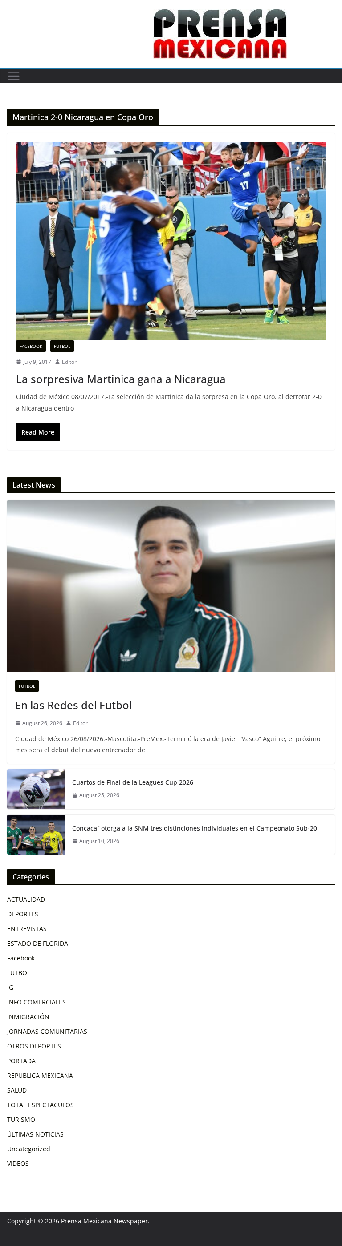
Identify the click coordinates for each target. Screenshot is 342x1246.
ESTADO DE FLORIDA (37, 943)
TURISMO (21, 1119)
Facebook (31, 346)
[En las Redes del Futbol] (171, 586)
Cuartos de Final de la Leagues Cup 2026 (132, 782)
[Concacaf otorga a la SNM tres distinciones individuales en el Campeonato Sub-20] (36, 835)
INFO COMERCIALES (36, 1002)
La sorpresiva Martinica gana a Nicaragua (121, 378)
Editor (69, 362)
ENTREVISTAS (27, 928)
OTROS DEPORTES (34, 1046)
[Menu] (13, 76)
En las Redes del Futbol (73, 705)
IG (10, 987)
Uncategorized (28, 1149)
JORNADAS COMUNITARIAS (47, 1031)
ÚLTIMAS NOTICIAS (35, 1134)
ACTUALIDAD (26, 899)
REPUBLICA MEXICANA (40, 1075)
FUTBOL (62, 346)
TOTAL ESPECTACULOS (40, 1105)
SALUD (17, 1090)
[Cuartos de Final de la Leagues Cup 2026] (36, 789)
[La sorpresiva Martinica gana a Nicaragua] (171, 241)
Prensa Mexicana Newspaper (104, 1221)
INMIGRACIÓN (28, 1016)
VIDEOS (18, 1163)
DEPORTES (22, 914)
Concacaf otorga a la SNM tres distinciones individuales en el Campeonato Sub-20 (194, 828)
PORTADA (21, 1060)
